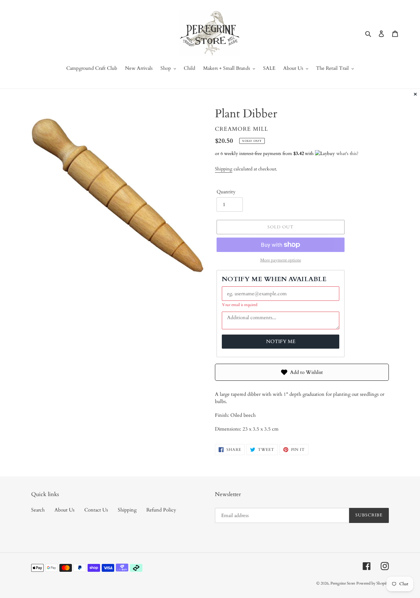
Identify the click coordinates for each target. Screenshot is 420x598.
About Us (64, 510)
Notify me (280, 341)
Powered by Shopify (372, 583)
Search (38, 510)
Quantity (226, 191)
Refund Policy (161, 510)
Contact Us (96, 510)
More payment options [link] (280, 260)
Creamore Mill (241, 129)
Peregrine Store (342, 583)
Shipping (223, 169)
